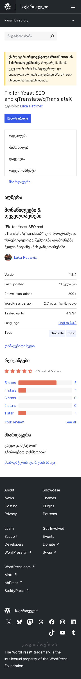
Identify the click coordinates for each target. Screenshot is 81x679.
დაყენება (17, 158)
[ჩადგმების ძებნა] (52, 36)
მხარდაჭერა (19, 182)
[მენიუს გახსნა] (74, 6)
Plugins (48, 506)
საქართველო (26, 611)
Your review (14, 422)
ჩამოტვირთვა (17, 118)
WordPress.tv (17, 552)
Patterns (50, 514)
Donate (51, 544)
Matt (10, 574)
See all (71, 422)
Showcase (51, 490)
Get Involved (53, 528)
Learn (9, 528)
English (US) (67, 323)
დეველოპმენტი (22, 170)
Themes (49, 498)
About (9, 490)
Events (48, 536)
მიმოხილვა (19, 147)
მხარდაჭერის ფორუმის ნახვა (29, 462)
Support (11, 536)
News (9, 498)
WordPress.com (19, 567)
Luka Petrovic (31, 106)
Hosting (10, 506)
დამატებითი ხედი (19, 346)
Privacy (10, 514)
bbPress (13, 583)
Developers (13, 544)
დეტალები (18, 135)
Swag (49, 552)
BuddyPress (16, 590)
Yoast (71, 333)
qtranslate (57, 333)
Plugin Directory (16, 20)
